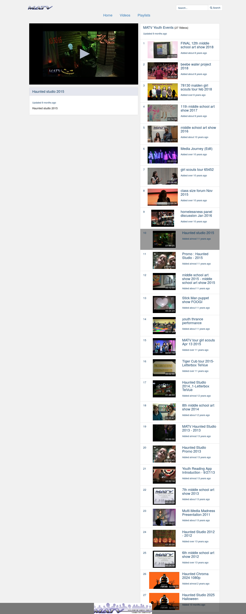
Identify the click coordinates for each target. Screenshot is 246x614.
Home (107, 14)
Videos (125, 14)
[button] (83, 53)
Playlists (144, 14)
